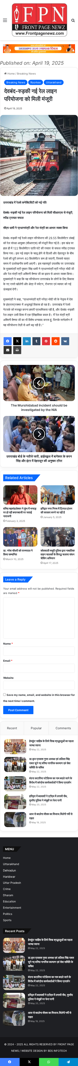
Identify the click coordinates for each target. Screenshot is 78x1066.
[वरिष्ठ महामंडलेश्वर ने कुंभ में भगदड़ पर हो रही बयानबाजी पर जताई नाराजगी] (20, 495)
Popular (36, 728)
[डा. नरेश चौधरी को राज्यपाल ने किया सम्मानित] (20, 536)
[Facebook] (8, 341)
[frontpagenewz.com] (39, 20)
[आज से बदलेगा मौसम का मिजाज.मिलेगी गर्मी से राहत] (15, 819)
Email (7, 660)
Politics (7, 913)
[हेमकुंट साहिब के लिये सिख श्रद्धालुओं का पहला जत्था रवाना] (15, 746)
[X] (17, 341)
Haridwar (9, 876)
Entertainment (12, 907)
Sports (7, 920)
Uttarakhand (53, 82)
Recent (12, 728)
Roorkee (35, 82)
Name (8, 643)
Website (8, 677)
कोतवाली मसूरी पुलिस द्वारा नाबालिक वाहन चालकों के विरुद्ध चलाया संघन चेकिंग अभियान (58, 554)
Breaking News (26, 73)
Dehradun (9, 870)
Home (11, 73)
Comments (63, 728)
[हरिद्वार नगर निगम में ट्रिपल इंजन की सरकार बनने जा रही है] (58, 495)
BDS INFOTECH (57, 1050)
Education (9, 901)
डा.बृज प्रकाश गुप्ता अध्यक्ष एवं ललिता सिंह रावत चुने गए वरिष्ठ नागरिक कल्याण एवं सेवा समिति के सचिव (49, 763)
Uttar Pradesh (12, 882)
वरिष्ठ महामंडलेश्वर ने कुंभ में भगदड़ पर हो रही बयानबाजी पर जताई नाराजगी (19, 512)
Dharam (8, 895)
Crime (7, 889)
